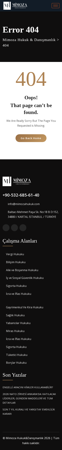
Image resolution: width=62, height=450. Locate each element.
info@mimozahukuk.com (24, 204)
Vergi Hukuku (15, 254)
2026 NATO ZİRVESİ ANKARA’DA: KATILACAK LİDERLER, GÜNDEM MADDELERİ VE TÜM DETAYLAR (29, 398)
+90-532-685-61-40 (21, 195)
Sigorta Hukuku (16, 286)
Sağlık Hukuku (15, 315)
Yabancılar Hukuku (18, 323)
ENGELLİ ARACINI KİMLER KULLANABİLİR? (28, 387)
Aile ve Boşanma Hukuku (22, 270)
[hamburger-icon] (55, 5)
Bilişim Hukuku (15, 262)
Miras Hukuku (15, 331)
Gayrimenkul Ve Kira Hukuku (24, 307)
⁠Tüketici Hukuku (16, 355)
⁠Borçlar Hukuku (16, 363)
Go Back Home (31, 138)
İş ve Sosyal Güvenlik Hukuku (25, 278)
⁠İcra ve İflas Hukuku (18, 294)
